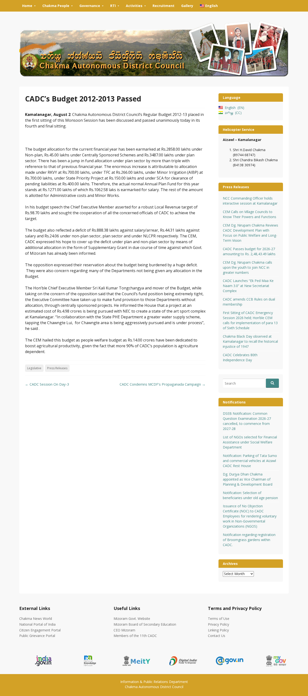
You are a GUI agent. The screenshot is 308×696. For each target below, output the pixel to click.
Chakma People (55, 5)
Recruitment (163, 5)
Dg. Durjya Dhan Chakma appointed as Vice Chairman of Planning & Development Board (247, 479)
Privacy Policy (218, 624)
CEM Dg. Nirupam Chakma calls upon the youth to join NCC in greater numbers (247, 267)
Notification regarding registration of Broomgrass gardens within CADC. (249, 539)
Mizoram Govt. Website (132, 618)
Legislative (34, 368)
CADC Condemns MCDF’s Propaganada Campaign (162, 384)
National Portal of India (37, 624)
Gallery (187, 5)
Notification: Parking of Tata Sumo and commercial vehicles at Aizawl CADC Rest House (250, 460)
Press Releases (57, 368)
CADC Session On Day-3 (47, 384)
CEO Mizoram (124, 630)
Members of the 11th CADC (135, 635)
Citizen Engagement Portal (40, 630)
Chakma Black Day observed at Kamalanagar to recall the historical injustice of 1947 (250, 341)
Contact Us (216, 635)
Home (27, 5)
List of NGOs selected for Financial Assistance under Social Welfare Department (250, 442)
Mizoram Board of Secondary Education (145, 624)
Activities (134, 5)
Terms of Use (218, 618)
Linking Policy (218, 630)
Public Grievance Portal (37, 635)
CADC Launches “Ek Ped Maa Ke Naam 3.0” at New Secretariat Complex (248, 285)
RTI (113, 5)
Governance (89, 5)
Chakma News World (35, 618)
